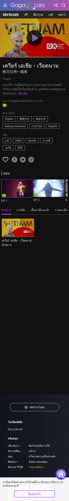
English (9, 118)
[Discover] (55, 5)
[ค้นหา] (64, 5)
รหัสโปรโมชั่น (37, 407)
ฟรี (26, 14)
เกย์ (50, 14)
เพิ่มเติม (23, 93)
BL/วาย (38, 14)
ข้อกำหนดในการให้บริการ (39, 448)
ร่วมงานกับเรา (36, 466)
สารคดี (46, 140)
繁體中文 (24, 118)
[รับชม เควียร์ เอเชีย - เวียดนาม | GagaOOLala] (27, 5)
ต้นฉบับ (32, 140)
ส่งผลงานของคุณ (38, 461)
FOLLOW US (15, 429)
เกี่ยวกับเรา (14, 445)
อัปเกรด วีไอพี (15, 466)
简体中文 (41, 118)
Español (52, 126)
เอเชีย (8, 147)
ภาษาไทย (37, 126)
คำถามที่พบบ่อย (14, 453)
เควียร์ (18, 140)
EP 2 (36, 200)
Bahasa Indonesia (15, 126)
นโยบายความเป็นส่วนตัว (42, 456)
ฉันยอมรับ (34, 494)
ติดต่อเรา (13, 461)
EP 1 (4, 200)
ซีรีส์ (20, 147)
